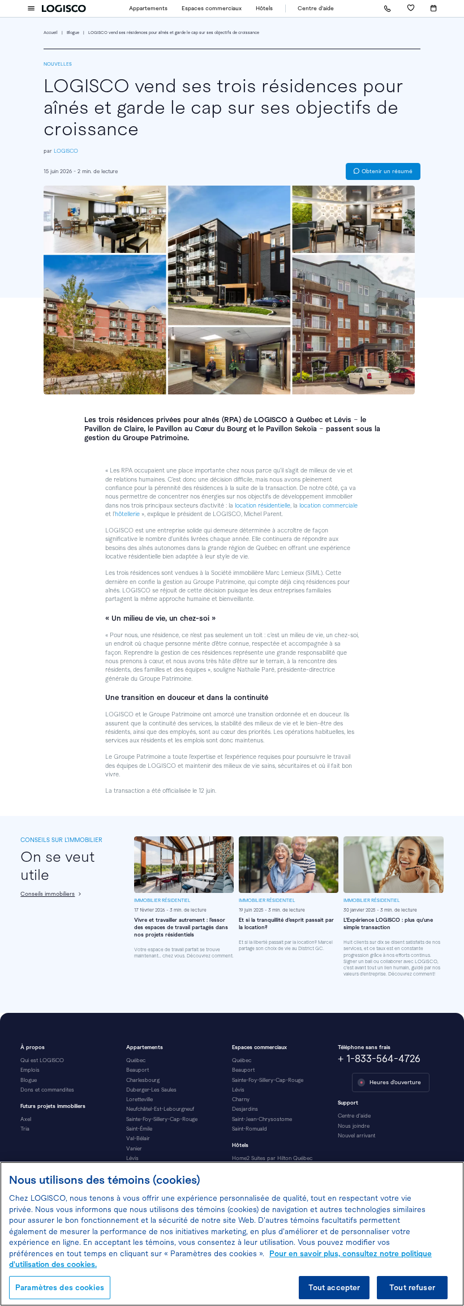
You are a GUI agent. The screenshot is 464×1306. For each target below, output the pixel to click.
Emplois (30, 1070)
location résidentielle (262, 505)
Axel (25, 1119)
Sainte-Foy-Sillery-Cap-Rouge (161, 1119)
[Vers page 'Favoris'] (410, 8)
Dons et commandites (47, 1089)
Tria (24, 1128)
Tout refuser (412, 1287)
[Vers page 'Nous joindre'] (387, 8)
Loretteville (139, 1099)
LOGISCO (66, 151)
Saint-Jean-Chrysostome (262, 1119)
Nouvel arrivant (356, 1135)
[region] (232, 1234)
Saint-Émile (139, 1128)
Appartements (148, 8)
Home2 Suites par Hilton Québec (272, 1158)
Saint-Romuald (249, 1128)
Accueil (51, 33)
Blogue (73, 33)
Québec (135, 1060)
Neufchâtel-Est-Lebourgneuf (160, 1109)
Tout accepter (334, 1287)
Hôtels (264, 8)
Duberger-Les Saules (151, 1089)
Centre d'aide (316, 8)
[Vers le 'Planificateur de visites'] (433, 8)
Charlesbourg (143, 1080)
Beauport (137, 1070)
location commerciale (328, 505)
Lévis (132, 1158)
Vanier (134, 1148)
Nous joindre (354, 1126)
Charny (241, 1099)
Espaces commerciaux (212, 8)
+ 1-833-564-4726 (379, 1058)
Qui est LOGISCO (42, 1060)
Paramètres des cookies (59, 1287)
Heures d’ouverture (395, 1082)
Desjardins (245, 1109)
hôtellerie (127, 513)
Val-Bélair (138, 1138)
